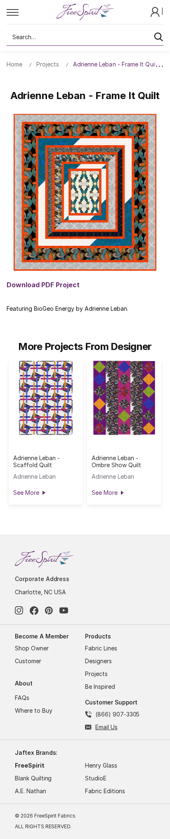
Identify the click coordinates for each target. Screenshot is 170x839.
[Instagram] (19, 610)
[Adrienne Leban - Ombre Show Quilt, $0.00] (124, 398)
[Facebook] (34, 610)
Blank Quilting (33, 778)
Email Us (106, 726)
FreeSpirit (30, 765)
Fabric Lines (101, 648)
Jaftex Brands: (36, 752)
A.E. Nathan (30, 790)
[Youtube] (63, 610)
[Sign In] (156, 11)
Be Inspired (100, 686)
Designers (98, 660)
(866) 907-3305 (117, 714)
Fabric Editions (105, 790)
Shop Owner (32, 648)
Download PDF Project (43, 285)
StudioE (95, 778)
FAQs (22, 697)
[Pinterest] (49, 610)
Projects (96, 673)
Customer (28, 660)
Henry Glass (101, 765)
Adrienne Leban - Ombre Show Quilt (116, 461)
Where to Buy (33, 710)
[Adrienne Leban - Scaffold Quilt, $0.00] (46, 398)
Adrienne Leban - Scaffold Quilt (36, 461)
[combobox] (85, 37)
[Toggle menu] (31, 12)
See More (26, 492)
